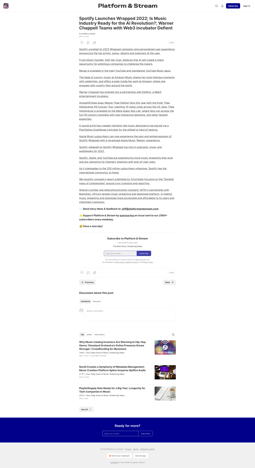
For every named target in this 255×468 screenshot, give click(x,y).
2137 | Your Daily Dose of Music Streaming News (101, 374)
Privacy (128, 449)
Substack (114, 462)
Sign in (246, 6)
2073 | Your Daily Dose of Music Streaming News (101, 395)
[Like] (81, 42)
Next (167, 282)
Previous (89, 282)
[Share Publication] (222, 5)
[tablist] (90, 301)
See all (84, 409)
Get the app (140, 455)
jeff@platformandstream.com (140, 208)
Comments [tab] (85, 301)
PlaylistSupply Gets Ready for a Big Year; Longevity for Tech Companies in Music (112, 390)
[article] (127, 350)
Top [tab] (82, 334)
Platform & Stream (87, 34)
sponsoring (127, 215)
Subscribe (233, 6)
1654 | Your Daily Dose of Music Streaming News (101, 352)
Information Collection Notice (126, 262)
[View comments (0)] (88, 42)
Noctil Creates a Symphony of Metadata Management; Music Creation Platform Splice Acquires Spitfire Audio (112, 368)
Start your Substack (120, 455)
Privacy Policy (147, 262)
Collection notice (147, 449)
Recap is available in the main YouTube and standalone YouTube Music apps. (125, 70)
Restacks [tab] (97, 301)
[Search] (216, 5)
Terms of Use (140, 259)
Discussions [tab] (100, 334)
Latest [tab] (89, 334)
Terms (135, 449)
